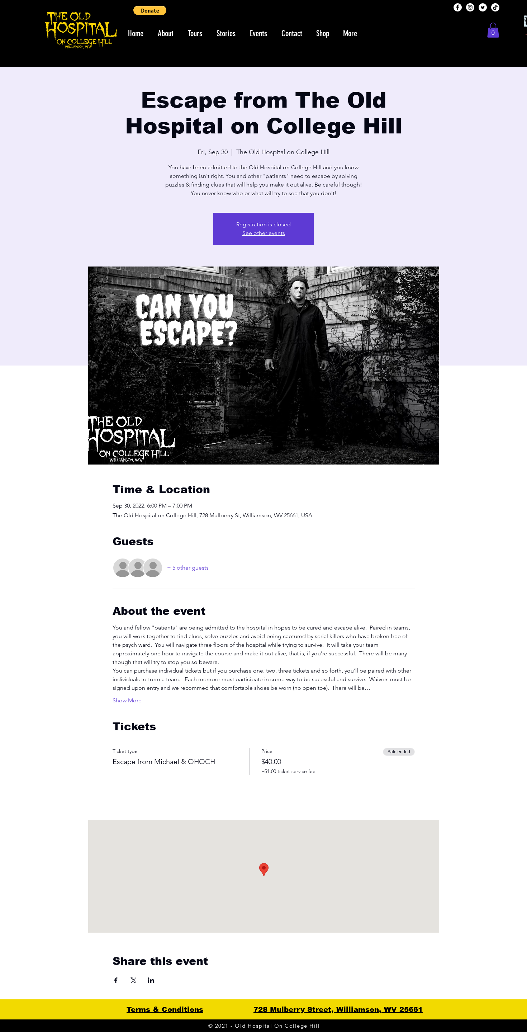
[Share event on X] (133, 980)
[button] (149, 10)
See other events (263, 233)
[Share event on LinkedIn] (151, 980)
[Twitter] (483, 7)
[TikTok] (495, 7)
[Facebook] (458, 7)
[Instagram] (470, 7)
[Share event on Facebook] (116, 980)
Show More (127, 700)
